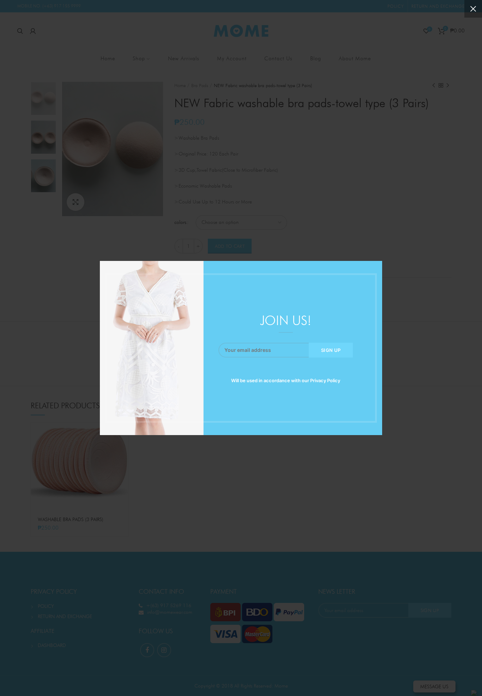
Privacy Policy (325, 380)
